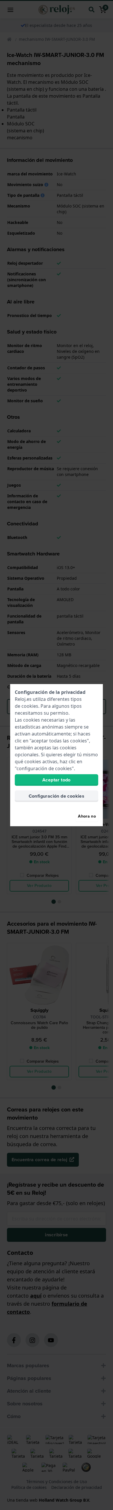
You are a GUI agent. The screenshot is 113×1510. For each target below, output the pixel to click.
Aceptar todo (56, 780)
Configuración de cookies (57, 796)
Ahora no (87, 816)
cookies (29, 706)
